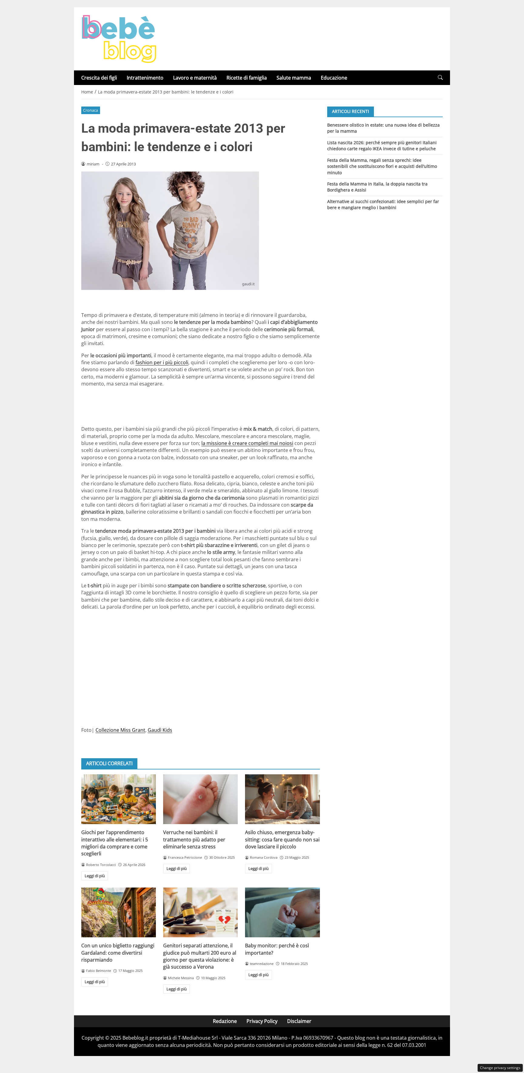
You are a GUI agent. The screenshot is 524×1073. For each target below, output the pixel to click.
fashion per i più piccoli (162, 362)
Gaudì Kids (160, 730)
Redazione (225, 1021)
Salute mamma (294, 77)
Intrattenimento (145, 77)
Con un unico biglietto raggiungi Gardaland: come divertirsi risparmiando (117, 952)
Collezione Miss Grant (120, 730)
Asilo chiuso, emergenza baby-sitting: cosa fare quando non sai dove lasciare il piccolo (282, 839)
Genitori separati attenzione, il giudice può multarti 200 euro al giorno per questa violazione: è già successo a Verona (199, 956)
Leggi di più (95, 875)
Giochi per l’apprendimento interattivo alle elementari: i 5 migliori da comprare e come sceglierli (114, 843)
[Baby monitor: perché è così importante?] (282, 912)
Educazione (334, 77)
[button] (440, 77)
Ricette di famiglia (247, 77)
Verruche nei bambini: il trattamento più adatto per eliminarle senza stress (194, 839)
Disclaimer (299, 1021)
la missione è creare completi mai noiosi (247, 443)
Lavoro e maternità (195, 77)
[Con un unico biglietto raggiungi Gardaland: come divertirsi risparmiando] (118, 912)
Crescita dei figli (99, 77)
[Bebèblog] (118, 38)
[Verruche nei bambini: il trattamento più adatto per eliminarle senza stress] (200, 799)
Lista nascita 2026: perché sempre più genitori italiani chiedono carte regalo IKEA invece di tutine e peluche (382, 145)
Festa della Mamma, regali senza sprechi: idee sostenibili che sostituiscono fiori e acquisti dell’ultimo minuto (382, 166)
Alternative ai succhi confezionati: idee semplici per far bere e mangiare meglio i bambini (383, 204)
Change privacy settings (500, 1067)
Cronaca (90, 110)
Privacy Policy (262, 1021)
